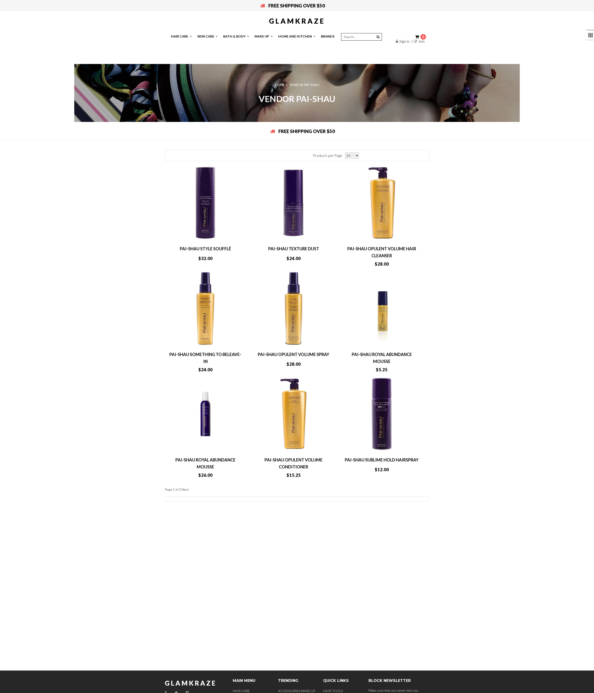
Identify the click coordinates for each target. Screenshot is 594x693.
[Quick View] (227, 235)
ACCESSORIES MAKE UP (296, 691)
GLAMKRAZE (297, 21)
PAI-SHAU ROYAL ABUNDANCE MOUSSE (382, 358)
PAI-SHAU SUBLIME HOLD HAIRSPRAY (382, 459)
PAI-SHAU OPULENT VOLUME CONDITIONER (294, 463)
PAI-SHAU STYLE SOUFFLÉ (205, 248)
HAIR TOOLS (333, 691)
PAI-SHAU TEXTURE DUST (293, 248)
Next (185, 489)
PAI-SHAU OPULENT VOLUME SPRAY (293, 354)
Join (421, 41)
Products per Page (327, 155)
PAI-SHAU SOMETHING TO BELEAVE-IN (205, 358)
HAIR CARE (241, 691)
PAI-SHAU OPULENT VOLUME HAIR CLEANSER (381, 252)
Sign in (404, 41)
